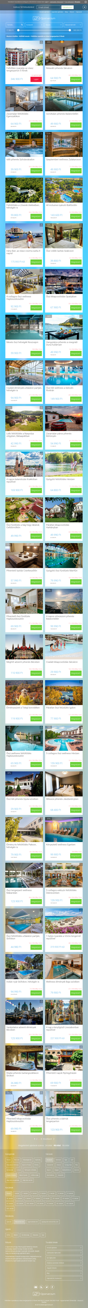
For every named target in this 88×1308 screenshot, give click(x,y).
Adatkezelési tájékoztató (54, 1253)
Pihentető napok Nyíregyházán (61, 1073)
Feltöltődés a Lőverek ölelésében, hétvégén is (22, 206)
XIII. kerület (56, 1198)
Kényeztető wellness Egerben (60, 844)
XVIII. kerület (30, 1203)
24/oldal (48, 1145)
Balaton (16, 1235)
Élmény (36, 1165)
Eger (66, 1160)
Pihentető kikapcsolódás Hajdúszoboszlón (18, 1119)
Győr (72, 1160)
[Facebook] (52, 1287)
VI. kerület (61, 1193)
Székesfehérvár (66, 1170)
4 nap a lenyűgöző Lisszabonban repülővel (62, 1028)
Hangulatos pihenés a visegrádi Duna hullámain (61, 343)
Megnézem (76, 79)
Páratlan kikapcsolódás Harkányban (57, 526)
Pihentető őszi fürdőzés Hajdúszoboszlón (18, 617)
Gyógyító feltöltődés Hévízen (60, 479)
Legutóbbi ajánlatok (57, 12)
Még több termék (28, 1180)
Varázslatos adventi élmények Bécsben (21, 1028)
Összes (9, 1160)
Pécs (76, 1165)
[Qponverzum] (44, 18)
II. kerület (25, 1193)
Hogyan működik (52, 1268)
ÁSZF (46, 2)
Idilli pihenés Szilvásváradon (20, 159)
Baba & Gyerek (23, 1175)
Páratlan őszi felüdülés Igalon (61, 707)
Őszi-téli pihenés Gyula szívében (22, 799)
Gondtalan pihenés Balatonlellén (62, 114)
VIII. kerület (10, 1198)
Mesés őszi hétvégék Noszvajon (22, 342)
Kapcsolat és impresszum (54, 1278)
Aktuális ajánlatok (44, 12)
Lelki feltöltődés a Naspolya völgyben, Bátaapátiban (20, 434)
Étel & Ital (16, 1160)
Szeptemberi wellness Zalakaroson (63, 159)
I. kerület (16, 1193)
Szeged (57, 1170)
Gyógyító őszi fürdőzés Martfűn (61, 570)
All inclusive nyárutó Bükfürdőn (61, 205)
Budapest (49, 1160)
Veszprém (61, 1175)
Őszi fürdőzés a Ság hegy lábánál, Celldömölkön (23, 526)
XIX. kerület (40, 1203)
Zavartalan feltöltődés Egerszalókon (17, 115)
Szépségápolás (27, 1160)
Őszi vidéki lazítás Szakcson (60, 251)
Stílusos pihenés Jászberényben (62, 799)
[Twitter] (46, 1287)
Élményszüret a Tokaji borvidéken (23, 707)
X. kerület (28, 1198)
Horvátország (25, 1235)
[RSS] (41, 1287)
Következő (47, 1139)
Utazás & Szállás (11, 1175)
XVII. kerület (19, 1203)
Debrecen (58, 1160)
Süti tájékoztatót (69, 2)
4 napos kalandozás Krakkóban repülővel (21, 480)
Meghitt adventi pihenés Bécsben (23, 662)
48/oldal (57, 1145)
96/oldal (65, 1145)
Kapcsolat (79, 12)
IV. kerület (43, 1193)
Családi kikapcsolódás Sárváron (62, 662)
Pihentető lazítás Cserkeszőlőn (21, 570)
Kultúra (19, 1170)
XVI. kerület (10, 1203)
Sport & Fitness (26, 1165)
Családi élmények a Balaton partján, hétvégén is (24, 389)
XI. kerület (37, 1198)
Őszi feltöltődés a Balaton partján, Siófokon (23, 937)
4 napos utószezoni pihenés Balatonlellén (60, 617)
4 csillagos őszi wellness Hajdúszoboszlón (18, 297)
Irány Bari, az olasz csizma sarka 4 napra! (23, 252)
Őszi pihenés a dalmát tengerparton (57, 1119)
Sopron (49, 1170)
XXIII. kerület (10, 1208)
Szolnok (76, 1170)
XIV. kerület (66, 1198)
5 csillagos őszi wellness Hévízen (62, 753)
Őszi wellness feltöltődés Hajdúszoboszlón (18, 754)
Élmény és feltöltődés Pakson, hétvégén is (21, 845)
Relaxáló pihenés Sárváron (59, 68)
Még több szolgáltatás (13, 1180)
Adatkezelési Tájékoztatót (56, 2)
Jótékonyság (34, 1175)
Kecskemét (50, 1165)
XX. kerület (50, 1203)
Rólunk (72, 12)
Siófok (8, 1235)
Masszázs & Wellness (13, 1165)
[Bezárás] (86, 2)
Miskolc (59, 1165)
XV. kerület (75, 1198)
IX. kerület (19, 1198)
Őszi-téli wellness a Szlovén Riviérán (59, 389)
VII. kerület (70, 1193)
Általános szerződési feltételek (55, 1263)
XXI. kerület (60, 1203)
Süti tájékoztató (51, 1258)
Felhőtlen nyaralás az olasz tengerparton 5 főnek (19, 69)
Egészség (38, 1160)
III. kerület (34, 1193)
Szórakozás (10, 1170)
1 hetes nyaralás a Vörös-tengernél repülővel (63, 937)
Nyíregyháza (68, 1165)
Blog (66, 12)
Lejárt (36, 79)
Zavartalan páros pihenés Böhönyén (58, 434)
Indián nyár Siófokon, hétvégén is (22, 981)
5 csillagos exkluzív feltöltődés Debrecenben (61, 891)
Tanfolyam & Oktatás (30, 1170)
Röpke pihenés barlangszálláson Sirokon (22, 1074)
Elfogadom (77, 2)
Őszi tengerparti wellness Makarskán (19, 891)
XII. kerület (46, 1198)
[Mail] (35, 1287)
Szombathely (50, 1175)
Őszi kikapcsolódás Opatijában (61, 296)
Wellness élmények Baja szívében (63, 981)
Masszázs (35, 1235)
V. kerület (51, 1193)
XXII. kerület (69, 1203)
